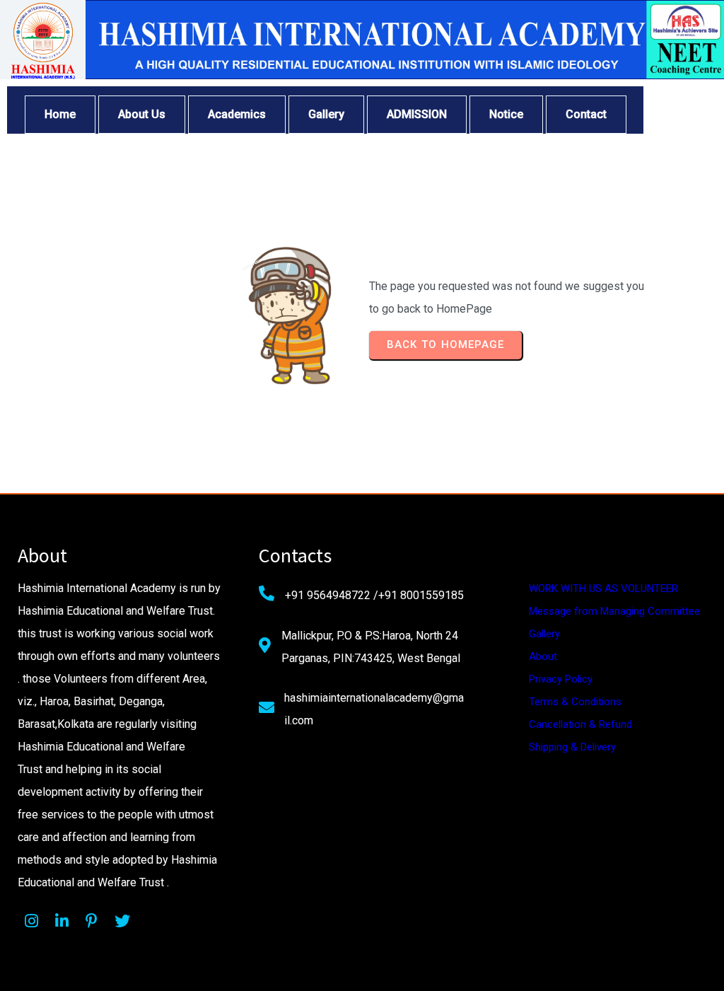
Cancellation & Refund (580, 724)
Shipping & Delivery (572, 747)
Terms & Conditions (575, 701)
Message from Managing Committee (614, 611)
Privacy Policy (560, 679)
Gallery (544, 633)
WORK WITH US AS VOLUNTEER (603, 588)
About (543, 656)
